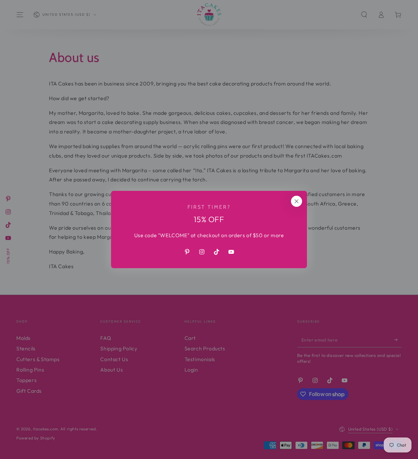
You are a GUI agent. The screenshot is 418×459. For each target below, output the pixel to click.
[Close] (296, 201)
